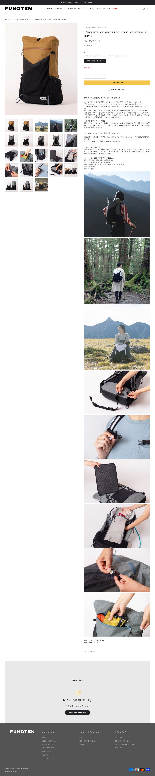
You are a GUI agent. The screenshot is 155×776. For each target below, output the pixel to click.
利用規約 (118, 737)
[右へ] (148, 2)
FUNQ (44, 737)
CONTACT (82, 744)
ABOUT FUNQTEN (49, 741)
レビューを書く (89, 45)
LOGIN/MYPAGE (48, 748)
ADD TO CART (117, 83)
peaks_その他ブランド (100, 27)
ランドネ (29, 19)
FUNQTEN (13, 768)
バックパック (20, 19)
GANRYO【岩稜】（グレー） (95, 56)
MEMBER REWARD (49, 744)
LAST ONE (88, 67)
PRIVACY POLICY (122, 741)
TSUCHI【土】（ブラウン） (95, 61)
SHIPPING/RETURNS (86, 741)
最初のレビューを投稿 (77, 712)
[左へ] (6, 2)
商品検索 (45, 755)
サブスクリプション (49, 758)
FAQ (80, 737)
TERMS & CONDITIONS (124, 744)
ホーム (6, 19)
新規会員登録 (46, 751)
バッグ (13, 19)
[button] (136, 9)
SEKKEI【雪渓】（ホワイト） (119, 56)
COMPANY (119, 748)
